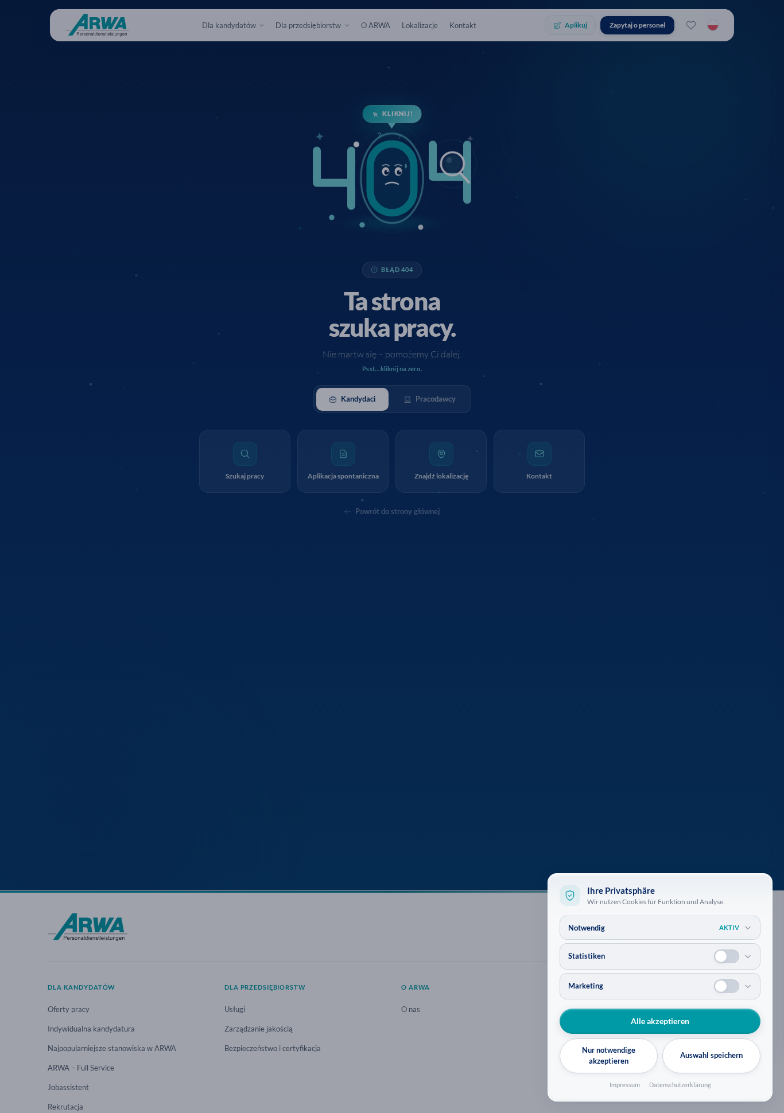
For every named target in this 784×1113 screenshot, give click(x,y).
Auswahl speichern (711, 1055)
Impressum (625, 1084)
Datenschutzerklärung (680, 1084)
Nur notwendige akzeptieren (608, 1055)
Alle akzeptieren (660, 1021)
